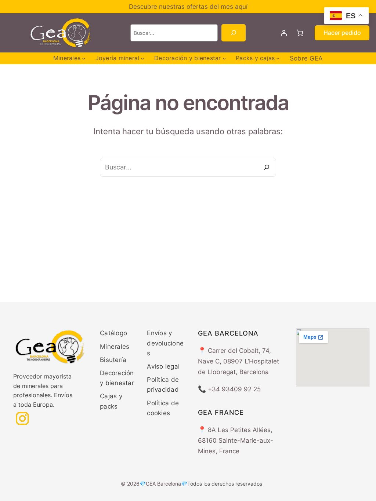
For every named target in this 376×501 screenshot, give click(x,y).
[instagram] (22, 418)
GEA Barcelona (163, 483)
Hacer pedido (342, 32)
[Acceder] (284, 33)
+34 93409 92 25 (234, 389)
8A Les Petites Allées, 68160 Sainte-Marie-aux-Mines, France (235, 440)
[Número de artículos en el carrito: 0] (300, 33)
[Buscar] (233, 32)
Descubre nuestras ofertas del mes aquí (188, 6)
